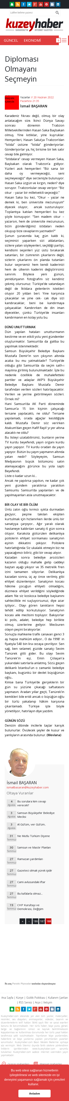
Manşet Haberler (51, 1064)
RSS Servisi (25, 1002)
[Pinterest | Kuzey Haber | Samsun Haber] (46, 4)
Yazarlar (25, 97)
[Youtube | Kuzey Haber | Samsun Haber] (40, 4)
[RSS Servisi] (17, 4)
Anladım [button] (34, 1093)
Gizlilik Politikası (35, 997)
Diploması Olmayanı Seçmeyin (22, 69)
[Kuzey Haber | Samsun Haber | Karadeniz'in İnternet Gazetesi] (12, 4)
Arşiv (37, 1002)
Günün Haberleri (18, 1064)
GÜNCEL (11, 40)
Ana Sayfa (7, 997)
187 (42, 921)
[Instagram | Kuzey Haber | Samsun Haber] (52, 4)
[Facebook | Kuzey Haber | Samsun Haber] (23, 4)
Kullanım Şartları (58, 997)
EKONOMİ (32, 40)
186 (35, 921)
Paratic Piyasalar (21, 983)
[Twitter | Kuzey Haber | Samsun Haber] (29, 4)
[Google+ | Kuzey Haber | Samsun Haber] (35, 4)
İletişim (47, 1002)
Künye (19, 997)
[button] (40, 1084)
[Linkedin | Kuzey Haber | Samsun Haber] (58, 4)
